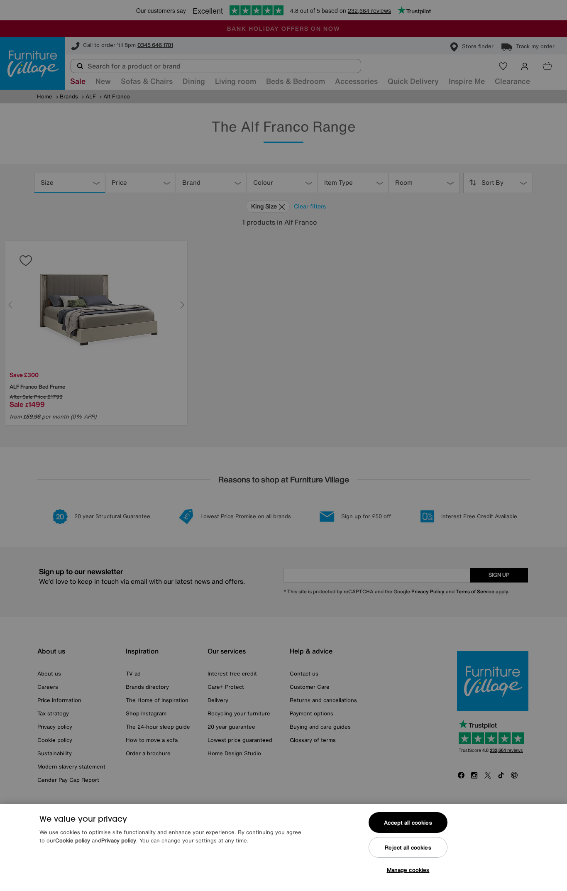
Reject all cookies (408, 848)
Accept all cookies (408, 823)
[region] (283, 847)
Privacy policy (118, 840)
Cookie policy (72, 840)
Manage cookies (408, 870)
